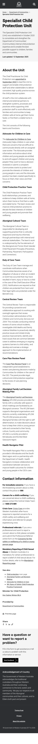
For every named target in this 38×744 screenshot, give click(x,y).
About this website (19, 721)
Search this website (34, 4)
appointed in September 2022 (14, 81)
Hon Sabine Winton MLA (12, 595)
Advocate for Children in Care (18, 139)
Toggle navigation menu (4, 4)
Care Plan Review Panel (16, 364)
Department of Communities (18, 12)
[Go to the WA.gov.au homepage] (19, 4)
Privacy (19, 716)
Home (5, 12)
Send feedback (9, 660)
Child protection (13, 574)
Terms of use (19, 710)
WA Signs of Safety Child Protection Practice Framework (20, 585)
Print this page (10, 614)
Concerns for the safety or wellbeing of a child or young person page (18, 541)
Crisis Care (17, 508)
